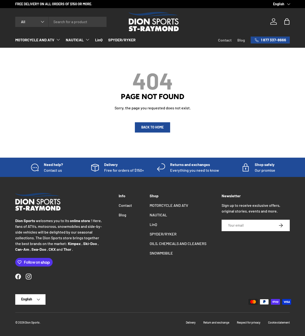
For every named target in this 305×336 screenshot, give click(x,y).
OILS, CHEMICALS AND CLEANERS (178, 243)
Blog (241, 40)
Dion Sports (32, 322)
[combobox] (61, 21)
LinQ (98, 39)
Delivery (191, 322)
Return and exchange (216, 322)
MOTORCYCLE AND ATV (34, 39)
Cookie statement (279, 322)
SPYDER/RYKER (122, 39)
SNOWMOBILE (161, 253)
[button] (287, 21)
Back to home (152, 127)
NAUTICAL (75, 39)
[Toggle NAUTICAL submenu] (87, 40)
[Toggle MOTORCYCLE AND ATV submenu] (58, 40)
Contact (225, 40)
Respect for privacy (248, 322)
